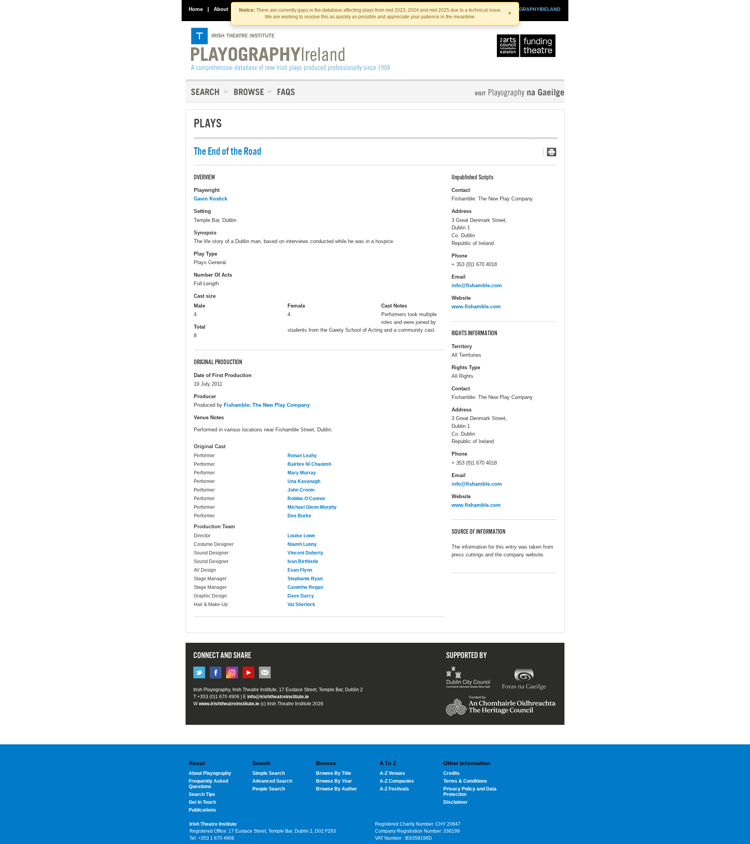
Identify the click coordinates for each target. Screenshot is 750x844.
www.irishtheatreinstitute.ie (229, 703)
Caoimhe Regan (305, 587)
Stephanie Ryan (305, 578)
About (221, 9)
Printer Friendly (549, 152)
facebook (215, 672)
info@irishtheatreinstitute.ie (278, 696)
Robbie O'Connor (306, 498)
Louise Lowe (301, 535)
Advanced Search (272, 781)
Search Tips (202, 794)
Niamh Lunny (302, 544)
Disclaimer (455, 802)
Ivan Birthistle (303, 561)
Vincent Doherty (305, 553)
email (265, 672)
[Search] (207, 91)
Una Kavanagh (304, 481)
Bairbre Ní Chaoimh (309, 464)
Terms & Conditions (465, 781)
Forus (523, 678)
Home (196, 9)
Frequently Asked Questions (208, 783)
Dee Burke (299, 516)
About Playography (210, 773)
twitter (199, 672)
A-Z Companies (397, 781)
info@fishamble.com (477, 285)
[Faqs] (286, 91)
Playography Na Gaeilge (497, 92)
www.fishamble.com (476, 306)
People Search (268, 789)
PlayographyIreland (290, 49)
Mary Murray (302, 473)
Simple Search (268, 773)
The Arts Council (528, 47)
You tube (248, 672)
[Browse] (250, 91)
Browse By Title (333, 773)
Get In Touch (202, 802)
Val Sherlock (301, 604)
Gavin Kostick (210, 199)
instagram (232, 672)
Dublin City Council (468, 678)
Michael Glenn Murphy (312, 507)
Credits (451, 773)
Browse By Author (336, 789)
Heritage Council (500, 709)
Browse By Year (334, 781)
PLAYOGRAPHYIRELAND (532, 9)
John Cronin (301, 490)
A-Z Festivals (394, 789)
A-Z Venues (392, 773)
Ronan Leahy (302, 455)
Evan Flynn (300, 570)
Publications (202, 810)
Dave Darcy (301, 596)
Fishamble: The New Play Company (267, 405)
